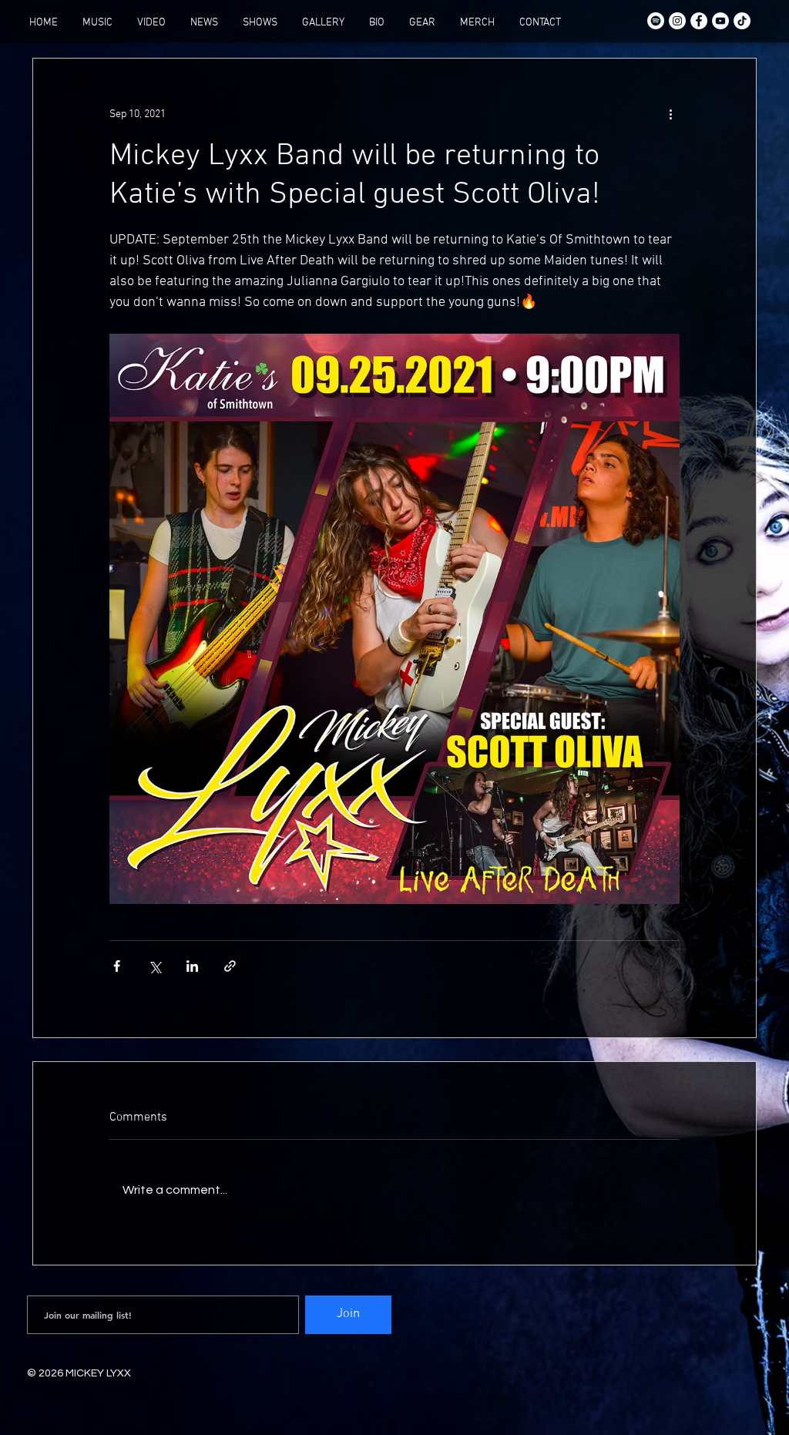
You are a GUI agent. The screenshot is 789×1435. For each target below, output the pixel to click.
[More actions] (670, 114)
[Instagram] (677, 20)
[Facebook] (698, 20)
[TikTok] (742, 20)
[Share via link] (230, 966)
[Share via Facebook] (116, 966)
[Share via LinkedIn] (192, 966)
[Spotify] (655, 20)
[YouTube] (720, 20)
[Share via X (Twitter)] (154, 966)
